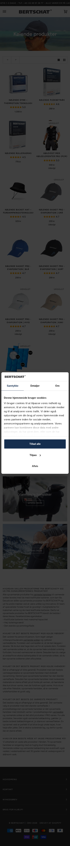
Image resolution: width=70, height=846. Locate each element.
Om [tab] (57, 385)
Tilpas (33, 455)
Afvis (35, 466)
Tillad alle (35, 443)
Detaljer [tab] (35, 385)
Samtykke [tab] (13, 385)
